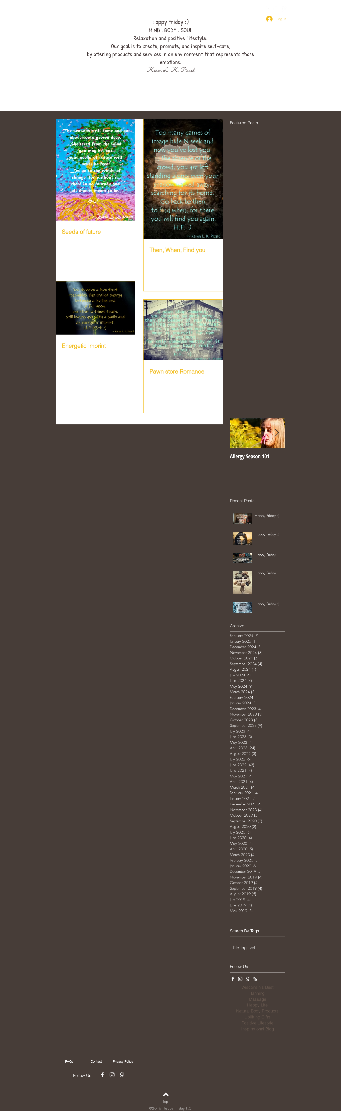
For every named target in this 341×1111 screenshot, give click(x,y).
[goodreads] (285, 9)
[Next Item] (277, 433)
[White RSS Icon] (255, 979)
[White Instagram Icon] (276, 9)
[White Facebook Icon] (266, 9)
